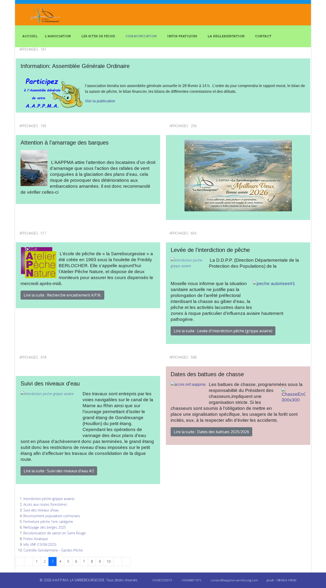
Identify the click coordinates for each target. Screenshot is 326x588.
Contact (263, 36)
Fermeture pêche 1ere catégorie (48, 521)
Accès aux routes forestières (45, 504)
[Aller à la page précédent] (28, 561)
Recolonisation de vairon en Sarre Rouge (54, 533)
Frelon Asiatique (35, 538)
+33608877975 (191, 580)
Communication (141, 36)
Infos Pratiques (182, 36)
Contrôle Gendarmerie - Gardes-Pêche (53, 550)
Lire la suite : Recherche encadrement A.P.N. (62, 295)
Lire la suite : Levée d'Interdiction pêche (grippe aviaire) (223, 330)
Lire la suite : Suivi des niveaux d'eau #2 (59, 471)
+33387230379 (162, 580)
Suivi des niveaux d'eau (41, 510)
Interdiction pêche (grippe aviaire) (48, 498)
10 (108, 561)
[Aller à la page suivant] (117, 561)
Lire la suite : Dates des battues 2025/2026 (211, 431)
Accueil (30, 36)
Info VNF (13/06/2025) (39, 544)
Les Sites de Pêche (98, 36)
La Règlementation (226, 36)
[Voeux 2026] (238, 175)
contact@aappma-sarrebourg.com (234, 580)
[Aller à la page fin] (126, 561)
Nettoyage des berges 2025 (44, 527)
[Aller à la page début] (20, 561)
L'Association (58, 36)
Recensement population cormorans (51, 516)
